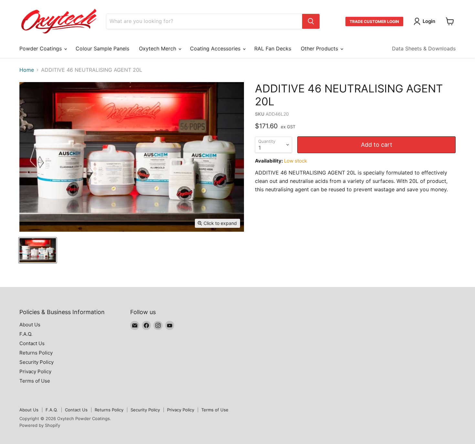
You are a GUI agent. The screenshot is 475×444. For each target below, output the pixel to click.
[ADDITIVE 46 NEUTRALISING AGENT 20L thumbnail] (38, 250)
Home (26, 70)
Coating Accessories (216, 48)
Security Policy (36, 362)
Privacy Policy (35, 371)
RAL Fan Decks (272, 48)
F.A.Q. (25, 334)
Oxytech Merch (158, 48)
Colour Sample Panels (102, 48)
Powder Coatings (41, 48)
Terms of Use (34, 381)
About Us (29, 325)
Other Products (320, 48)
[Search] (311, 21)
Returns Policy (36, 353)
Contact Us (32, 343)
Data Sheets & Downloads (424, 48)
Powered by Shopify (39, 425)
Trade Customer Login (374, 21)
